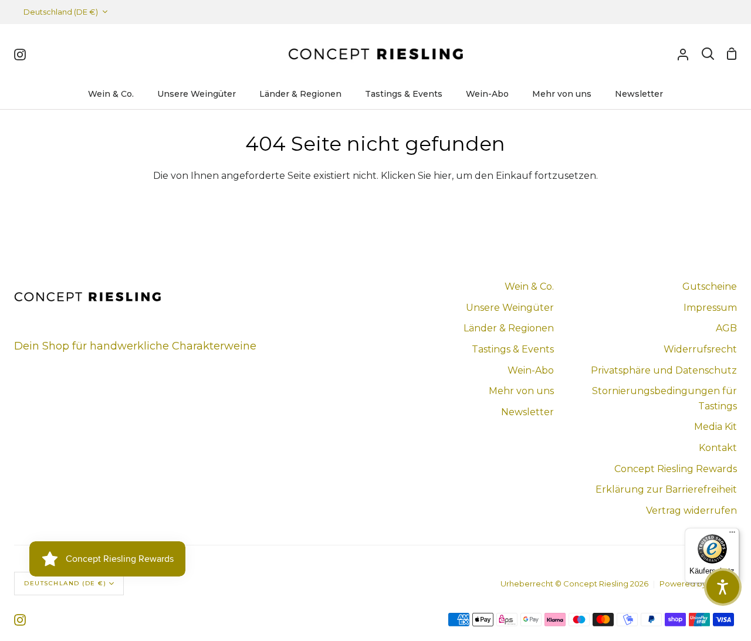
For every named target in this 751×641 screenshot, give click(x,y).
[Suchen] (707, 54)
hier (443, 175)
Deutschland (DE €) (60, 11)
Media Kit (715, 426)
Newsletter (527, 412)
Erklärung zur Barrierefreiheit (666, 489)
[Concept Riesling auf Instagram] (20, 620)
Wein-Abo (531, 370)
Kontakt (718, 447)
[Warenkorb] (731, 54)
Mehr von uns (521, 390)
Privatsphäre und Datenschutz (664, 370)
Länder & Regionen (509, 328)
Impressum (710, 307)
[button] (723, 587)
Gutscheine (709, 286)
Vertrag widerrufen (691, 510)
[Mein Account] (683, 54)
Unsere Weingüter (510, 307)
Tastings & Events (513, 349)
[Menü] (732, 535)
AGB (726, 328)
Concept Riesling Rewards (675, 468)
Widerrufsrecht (700, 349)
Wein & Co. (529, 286)
